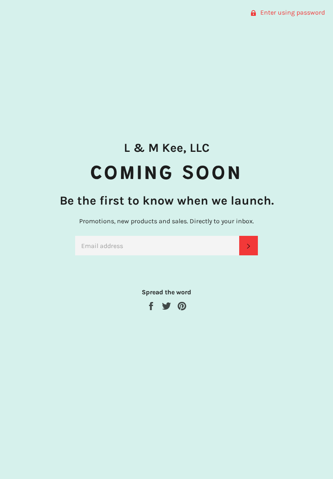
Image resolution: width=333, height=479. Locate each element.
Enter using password (292, 12)
